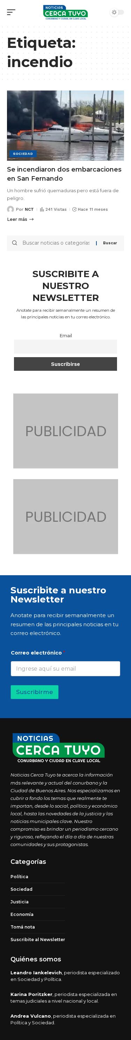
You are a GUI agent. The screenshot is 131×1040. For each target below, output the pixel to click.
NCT (29, 209)
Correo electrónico (38, 653)
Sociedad (23, 154)
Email (65, 335)
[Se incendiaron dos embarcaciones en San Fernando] (65, 126)
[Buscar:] (56, 243)
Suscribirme (34, 691)
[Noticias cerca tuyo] (65, 12)
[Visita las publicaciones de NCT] (10, 209)
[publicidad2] (65, 430)
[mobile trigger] (13, 12)
